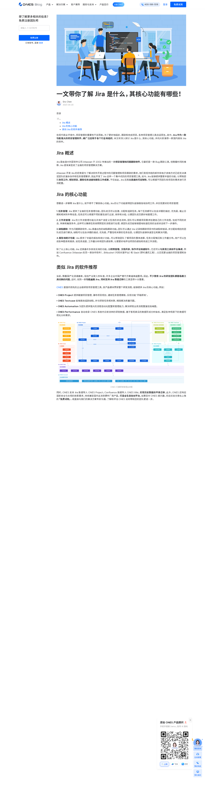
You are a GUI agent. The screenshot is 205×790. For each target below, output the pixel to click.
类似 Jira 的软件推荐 (72, 129)
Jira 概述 (66, 123)
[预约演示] (197, 771)
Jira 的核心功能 (69, 126)
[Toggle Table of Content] (58, 119)
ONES (59, 287)
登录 (165, 4)
